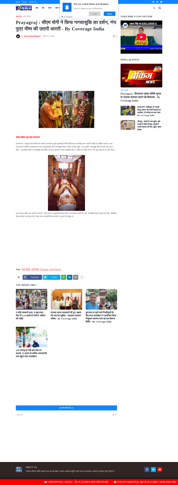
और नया (20, 415)
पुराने (114, 415)
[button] (154, 7)
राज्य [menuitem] (49, 8)
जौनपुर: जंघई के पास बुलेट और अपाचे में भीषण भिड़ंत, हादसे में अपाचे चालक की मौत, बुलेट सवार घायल (149, 125)
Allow (109, 13)
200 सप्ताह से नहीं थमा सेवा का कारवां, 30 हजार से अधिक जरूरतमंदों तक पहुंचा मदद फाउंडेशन (31, 353)
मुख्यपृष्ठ (18, 16)
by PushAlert (68, 17)
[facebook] (153, 2)
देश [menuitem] (43, 8)
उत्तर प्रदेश (27, 16)
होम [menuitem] (37, 8)
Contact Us (32, 2)
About (24, 2)
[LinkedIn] (69, 277)
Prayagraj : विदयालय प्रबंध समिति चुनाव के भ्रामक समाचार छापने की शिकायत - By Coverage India (141, 97)
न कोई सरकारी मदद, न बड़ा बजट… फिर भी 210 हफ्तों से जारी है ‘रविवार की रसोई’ (31, 315)
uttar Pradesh (55, 269)
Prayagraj (44, 269)
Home (18, 2)
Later (94, 13)
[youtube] (161, 2)
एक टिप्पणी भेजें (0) (66, 408)
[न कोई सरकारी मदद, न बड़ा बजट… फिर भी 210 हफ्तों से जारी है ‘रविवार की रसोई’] (31, 299)
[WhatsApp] (63, 277)
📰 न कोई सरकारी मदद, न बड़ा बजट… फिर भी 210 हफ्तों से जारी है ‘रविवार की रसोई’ (67, 482)
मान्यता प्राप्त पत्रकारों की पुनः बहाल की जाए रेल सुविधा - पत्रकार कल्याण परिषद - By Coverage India (66, 315)
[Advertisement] (66, 64)
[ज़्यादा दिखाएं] (81, 277)
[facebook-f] (146, 469)
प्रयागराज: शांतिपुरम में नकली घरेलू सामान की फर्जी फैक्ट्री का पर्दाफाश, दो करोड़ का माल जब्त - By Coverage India (149, 111)
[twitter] (157, 2)
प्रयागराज (35, 269)
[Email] (75, 277)
